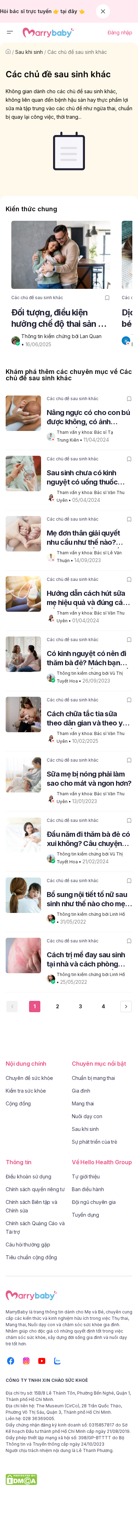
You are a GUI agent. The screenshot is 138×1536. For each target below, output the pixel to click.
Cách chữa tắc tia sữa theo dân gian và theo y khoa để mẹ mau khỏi (84, 719)
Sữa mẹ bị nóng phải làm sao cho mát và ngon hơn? (89, 778)
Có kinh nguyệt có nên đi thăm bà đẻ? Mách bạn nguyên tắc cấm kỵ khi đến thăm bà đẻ (89, 659)
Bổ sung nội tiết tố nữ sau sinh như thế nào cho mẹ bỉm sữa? (87, 900)
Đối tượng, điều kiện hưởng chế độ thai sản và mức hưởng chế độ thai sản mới (59, 318)
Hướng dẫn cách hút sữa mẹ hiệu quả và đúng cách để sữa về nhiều (89, 599)
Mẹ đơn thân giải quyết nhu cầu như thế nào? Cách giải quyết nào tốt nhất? (84, 538)
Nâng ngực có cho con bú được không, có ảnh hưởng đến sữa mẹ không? (89, 418)
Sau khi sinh (29, 52)
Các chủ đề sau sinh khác (77, 52)
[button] (10, 32)
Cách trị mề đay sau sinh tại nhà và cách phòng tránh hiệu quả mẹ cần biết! (86, 960)
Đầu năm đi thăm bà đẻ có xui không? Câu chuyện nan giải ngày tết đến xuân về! (89, 840)
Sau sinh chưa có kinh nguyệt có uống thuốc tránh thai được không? (84, 478)
